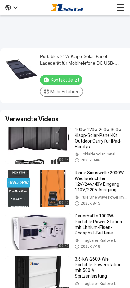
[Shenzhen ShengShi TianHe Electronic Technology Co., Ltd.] (67, 7)
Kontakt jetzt (65, 79)
